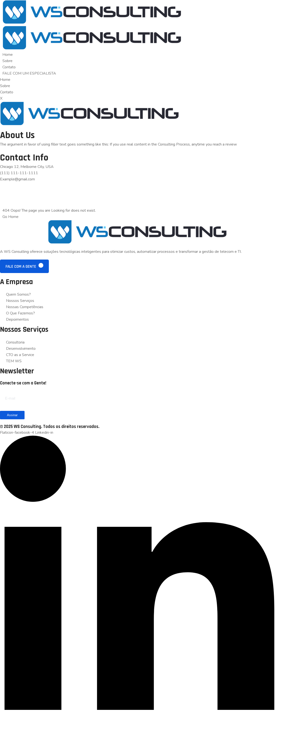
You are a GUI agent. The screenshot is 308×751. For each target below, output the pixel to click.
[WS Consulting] (91, 22)
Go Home (10, 216)
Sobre (7, 61)
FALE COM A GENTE (21, 266)
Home (7, 54)
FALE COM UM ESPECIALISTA (29, 73)
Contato (9, 67)
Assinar (12, 415)
